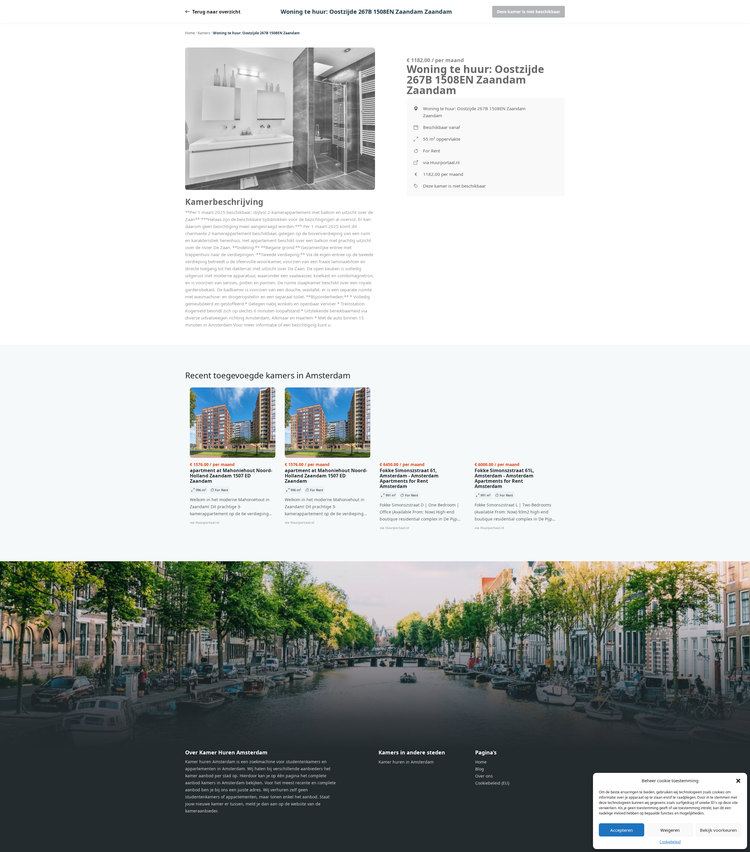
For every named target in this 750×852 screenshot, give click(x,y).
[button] (738, 780)
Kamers (204, 32)
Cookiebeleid (670, 841)
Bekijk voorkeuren (718, 830)
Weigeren (670, 830)
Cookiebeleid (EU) (492, 783)
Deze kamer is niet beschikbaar (528, 11)
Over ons (484, 776)
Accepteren (621, 830)
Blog (479, 769)
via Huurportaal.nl (441, 162)
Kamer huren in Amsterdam (406, 762)
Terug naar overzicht (216, 11)
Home (190, 32)
